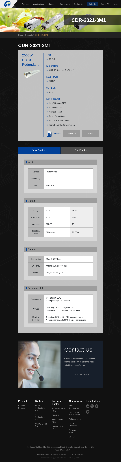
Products (29, 35)
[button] (26, 4)
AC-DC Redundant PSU (39, 408)
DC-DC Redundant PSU (39, 417)
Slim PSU (56, 415)
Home (20, 35)
